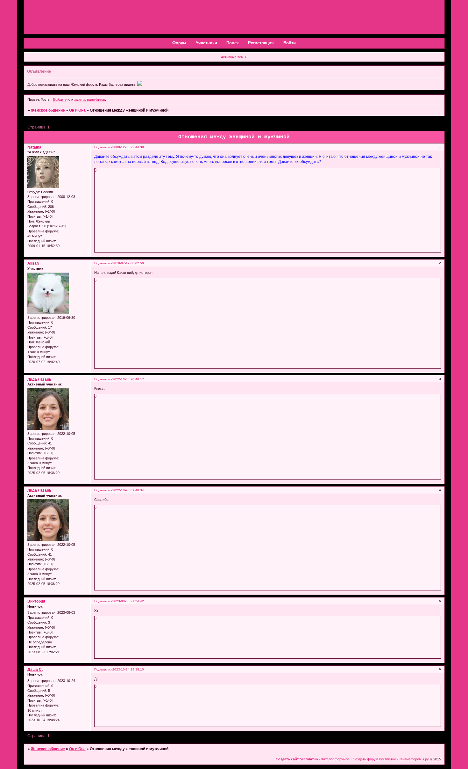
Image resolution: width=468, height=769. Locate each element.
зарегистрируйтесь (89, 99)
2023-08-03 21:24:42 (128, 601)
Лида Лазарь (39, 379)
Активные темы (233, 57)
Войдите (60, 99)
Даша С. (35, 669)
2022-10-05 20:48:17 (128, 379)
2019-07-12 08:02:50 (128, 263)
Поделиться (103, 147)
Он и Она (77, 110)
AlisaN (33, 263)
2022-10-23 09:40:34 (128, 490)
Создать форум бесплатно (374, 759)
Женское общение (48, 110)
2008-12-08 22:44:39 (128, 147)
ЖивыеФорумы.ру (414, 759)
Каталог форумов (335, 759)
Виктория (36, 601)
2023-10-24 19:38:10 (128, 669)
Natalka (34, 147)
